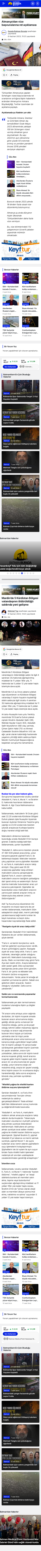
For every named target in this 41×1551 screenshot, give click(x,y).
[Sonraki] (23, 366)
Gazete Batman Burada (17, 31)
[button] (33, 3)
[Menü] (4, 3)
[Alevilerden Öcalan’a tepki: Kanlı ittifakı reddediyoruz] (20, 183)
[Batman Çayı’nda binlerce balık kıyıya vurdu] (20, 515)
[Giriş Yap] (37, 3)
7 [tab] (24, 573)
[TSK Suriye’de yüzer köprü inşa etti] (11, 326)
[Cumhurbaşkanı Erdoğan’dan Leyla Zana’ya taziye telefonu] (30, 326)
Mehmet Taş (13, 611)
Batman (6, 393)
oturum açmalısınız (30, 351)
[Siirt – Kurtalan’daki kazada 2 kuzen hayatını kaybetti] (20, 164)
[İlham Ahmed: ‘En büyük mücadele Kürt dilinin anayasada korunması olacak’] (20, 193)
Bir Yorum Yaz (10, 346)
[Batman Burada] (14, 3)
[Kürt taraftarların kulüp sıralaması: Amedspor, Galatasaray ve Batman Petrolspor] (20, 174)
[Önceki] (20, 366)
